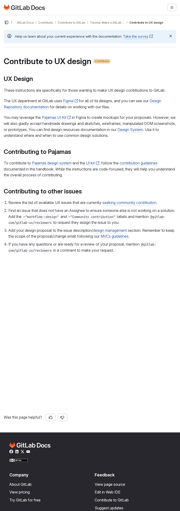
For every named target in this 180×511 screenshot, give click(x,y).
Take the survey (135, 36)
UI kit (90, 163)
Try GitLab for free (25, 500)
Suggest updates (109, 508)
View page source (110, 484)
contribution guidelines (139, 163)
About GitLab (20, 484)
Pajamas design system (51, 163)
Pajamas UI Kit (54, 117)
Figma (68, 100)
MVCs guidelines (114, 236)
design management (110, 230)
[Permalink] (35, 78)
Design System (130, 129)
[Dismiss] (170, 36)
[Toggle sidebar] (6, 22)
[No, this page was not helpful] (62, 417)
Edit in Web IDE (107, 492)
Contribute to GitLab (112, 500)
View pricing (19, 492)
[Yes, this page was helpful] (51, 417)
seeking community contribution (129, 202)
